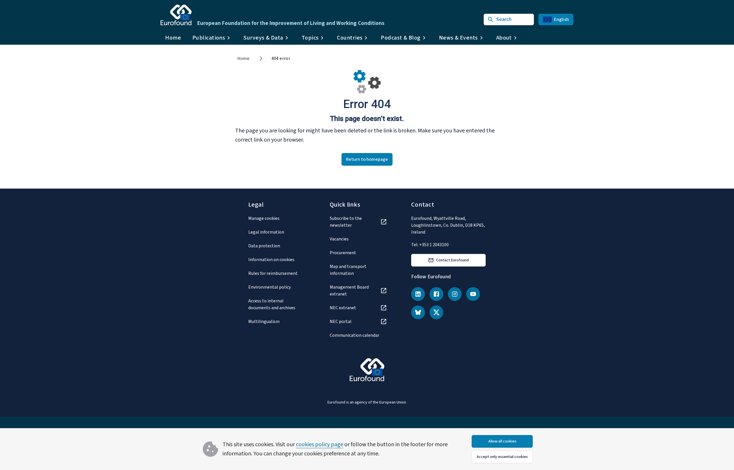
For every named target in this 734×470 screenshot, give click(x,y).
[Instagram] (455, 294)
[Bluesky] (418, 312)
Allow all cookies (502, 441)
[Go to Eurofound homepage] (176, 15)
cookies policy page (319, 444)
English (561, 19)
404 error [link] (281, 58)
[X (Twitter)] (436, 312)
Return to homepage (367, 159)
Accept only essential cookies (502, 457)
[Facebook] (436, 294)
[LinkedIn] (418, 294)
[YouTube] (473, 294)
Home (173, 38)
